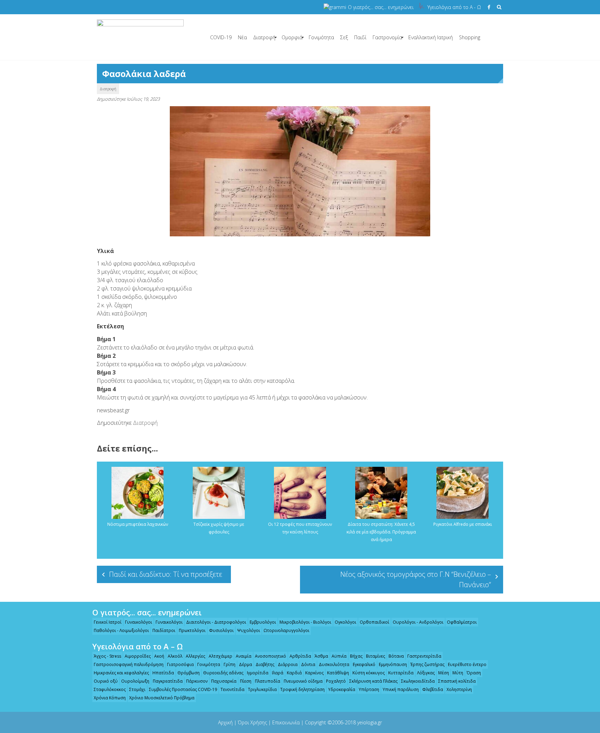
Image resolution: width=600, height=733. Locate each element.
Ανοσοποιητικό (270, 656)
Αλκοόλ (175, 656)
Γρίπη (229, 664)
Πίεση (245, 681)
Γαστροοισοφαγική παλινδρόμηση (129, 664)
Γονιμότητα (321, 37)
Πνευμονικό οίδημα (303, 681)
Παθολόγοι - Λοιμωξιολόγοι (121, 630)
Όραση (474, 673)
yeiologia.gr (369, 722)
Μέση (443, 673)
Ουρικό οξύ (106, 681)
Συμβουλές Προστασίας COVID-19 (183, 689)
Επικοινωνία (286, 722)
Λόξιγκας (426, 673)
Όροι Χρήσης (252, 722)
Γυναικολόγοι (138, 622)
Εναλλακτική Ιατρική (430, 37)
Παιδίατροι (163, 630)
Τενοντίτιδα (232, 689)
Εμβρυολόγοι (263, 622)
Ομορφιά (292, 37)
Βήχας (356, 656)
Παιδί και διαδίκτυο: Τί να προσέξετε (165, 574)
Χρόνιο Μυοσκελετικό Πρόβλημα (161, 698)
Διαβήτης (265, 664)
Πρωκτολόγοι (192, 630)
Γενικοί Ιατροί (108, 622)
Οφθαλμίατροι (462, 622)
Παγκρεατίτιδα (168, 681)
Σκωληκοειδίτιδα (418, 681)
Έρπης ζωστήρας (427, 664)
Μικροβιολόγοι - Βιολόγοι (305, 622)
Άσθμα (321, 656)
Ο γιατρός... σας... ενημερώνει (381, 7)
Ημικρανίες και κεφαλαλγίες (121, 673)
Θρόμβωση (188, 673)
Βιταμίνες (375, 656)
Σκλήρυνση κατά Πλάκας (373, 681)
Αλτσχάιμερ (220, 656)
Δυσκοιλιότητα (334, 664)
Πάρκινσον (197, 681)
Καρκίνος (314, 673)
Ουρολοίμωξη (135, 681)
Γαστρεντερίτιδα (424, 656)
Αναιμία (243, 656)
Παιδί (360, 37)
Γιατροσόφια (180, 664)
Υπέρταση (369, 689)
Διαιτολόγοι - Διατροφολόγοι (216, 622)
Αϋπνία (339, 656)
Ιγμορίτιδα (257, 673)
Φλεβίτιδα (432, 689)
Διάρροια (288, 664)
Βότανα (396, 656)
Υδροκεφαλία (341, 689)
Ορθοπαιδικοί (374, 622)
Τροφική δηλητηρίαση (302, 689)
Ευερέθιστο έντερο (467, 664)
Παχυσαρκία (223, 681)
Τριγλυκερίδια (262, 689)
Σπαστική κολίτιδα (457, 681)
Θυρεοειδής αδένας (223, 673)
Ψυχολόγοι (248, 630)
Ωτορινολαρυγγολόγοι (286, 630)
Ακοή (159, 656)
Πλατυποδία (267, 681)
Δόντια (308, 664)
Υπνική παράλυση (401, 689)
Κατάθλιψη (338, 673)
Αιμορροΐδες (138, 656)
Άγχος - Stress (107, 656)
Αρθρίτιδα (300, 656)
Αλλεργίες (195, 656)
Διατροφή (264, 37)
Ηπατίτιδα (163, 673)
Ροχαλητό (336, 681)
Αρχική (225, 722)
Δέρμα (245, 664)
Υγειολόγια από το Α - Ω (454, 7)
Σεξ (344, 37)
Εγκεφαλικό (364, 664)
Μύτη (457, 673)
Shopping (469, 37)
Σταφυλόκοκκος (110, 689)
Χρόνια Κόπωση (110, 698)
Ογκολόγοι (345, 622)
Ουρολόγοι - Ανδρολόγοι (418, 622)
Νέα (242, 37)
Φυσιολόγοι (221, 630)
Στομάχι (137, 689)
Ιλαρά (277, 673)
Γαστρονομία (387, 37)
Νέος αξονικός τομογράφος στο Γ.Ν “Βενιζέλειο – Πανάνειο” (415, 579)
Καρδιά (294, 673)
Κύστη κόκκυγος (368, 673)
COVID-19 (221, 37)
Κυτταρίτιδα (401, 673)
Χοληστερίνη (459, 689)
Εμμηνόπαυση (393, 664)
